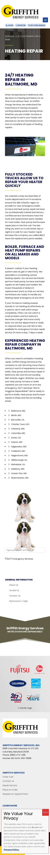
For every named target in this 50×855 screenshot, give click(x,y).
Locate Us (14, 590)
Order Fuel (8, 776)
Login (10, 25)
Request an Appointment (15, 793)
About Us (13, 585)
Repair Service (10, 785)
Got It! (45, 812)
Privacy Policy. (11, 849)
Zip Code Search (37, 25)
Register (22, 25)
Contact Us (15, 595)
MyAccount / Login (18, 601)
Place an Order (10, 789)
